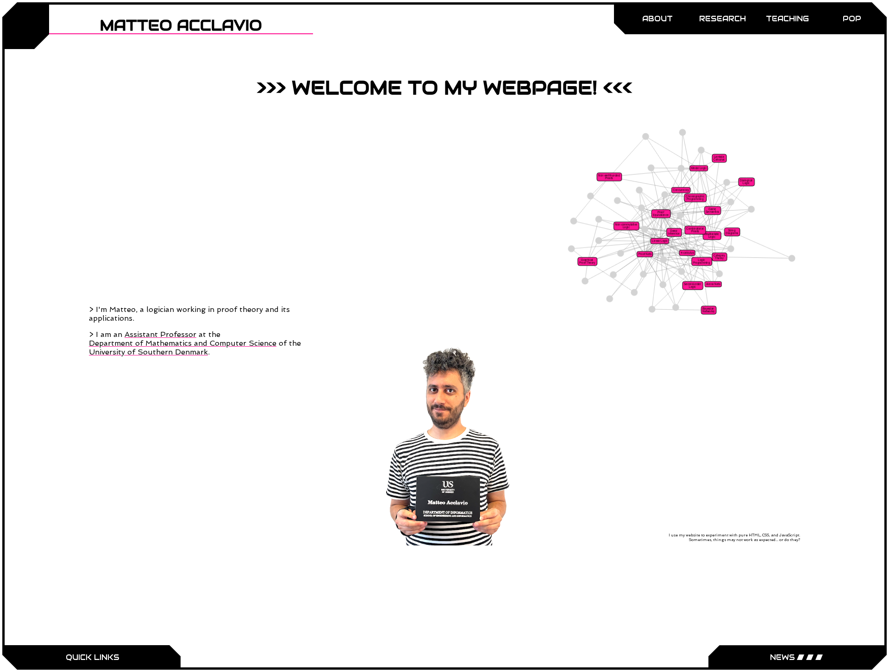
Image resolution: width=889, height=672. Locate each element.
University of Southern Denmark (148, 352)
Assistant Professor (160, 334)
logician (160, 309)
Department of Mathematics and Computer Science (182, 343)
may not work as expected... (752, 539)
